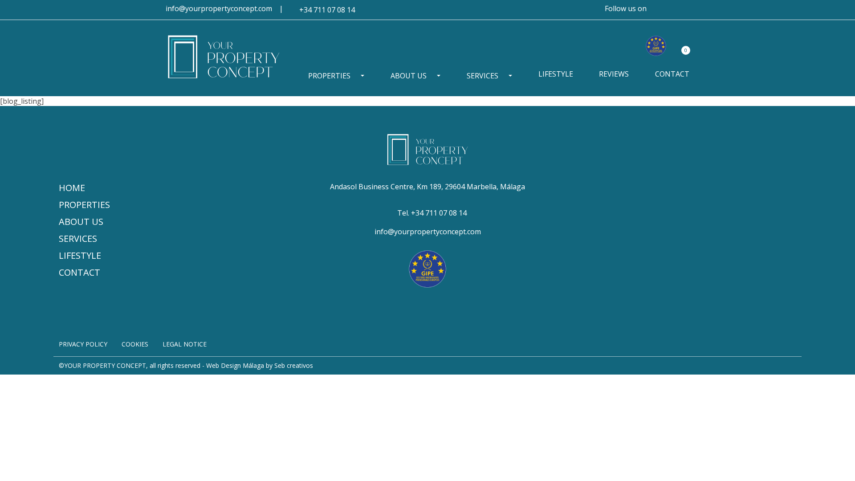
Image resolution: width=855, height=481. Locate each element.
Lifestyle (555, 74)
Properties (329, 76)
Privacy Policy (83, 344)
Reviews (614, 74)
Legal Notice (185, 344)
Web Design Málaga (235, 365)
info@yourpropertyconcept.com (219, 8)
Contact (672, 74)
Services (482, 76)
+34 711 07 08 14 (327, 10)
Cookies (135, 344)
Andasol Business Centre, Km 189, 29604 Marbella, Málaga (427, 187)
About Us (409, 76)
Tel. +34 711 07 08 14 (432, 213)
